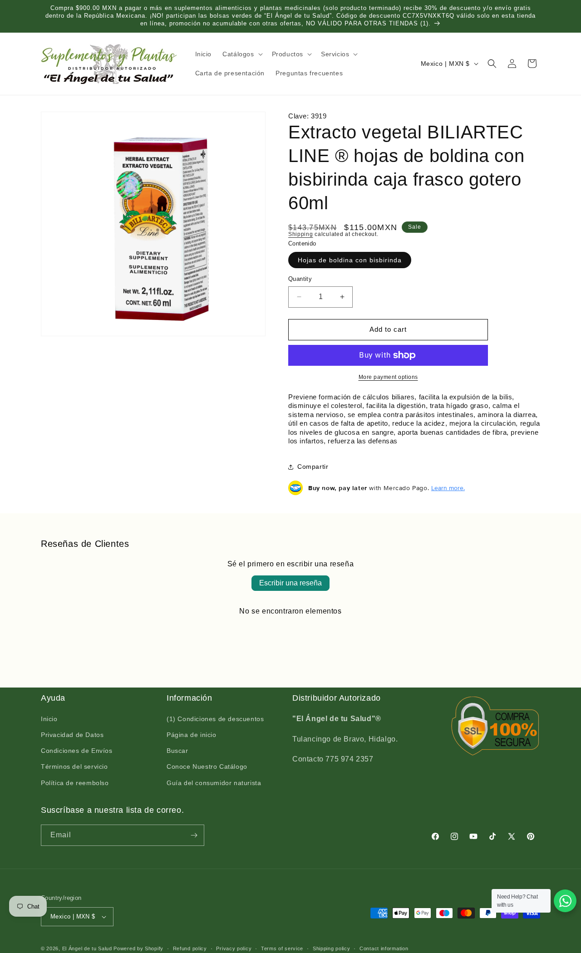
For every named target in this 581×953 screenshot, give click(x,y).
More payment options (388, 377)
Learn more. (448, 487)
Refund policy (190, 948)
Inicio (49, 719)
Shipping (300, 234)
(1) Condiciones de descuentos (215, 719)
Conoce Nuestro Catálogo (207, 767)
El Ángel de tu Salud (87, 948)
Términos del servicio (74, 767)
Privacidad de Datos (72, 735)
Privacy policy (233, 948)
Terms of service (282, 948)
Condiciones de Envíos (77, 751)
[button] (241, 54)
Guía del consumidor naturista (214, 783)
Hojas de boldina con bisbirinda (350, 260)
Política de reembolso (75, 783)
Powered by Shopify (138, 948)
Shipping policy (331, 948)
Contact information (383, 948)
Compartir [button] (312, 466)
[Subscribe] (194, 835)
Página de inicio (192, 735)
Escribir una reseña (290, 583)
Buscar (177, 751)
